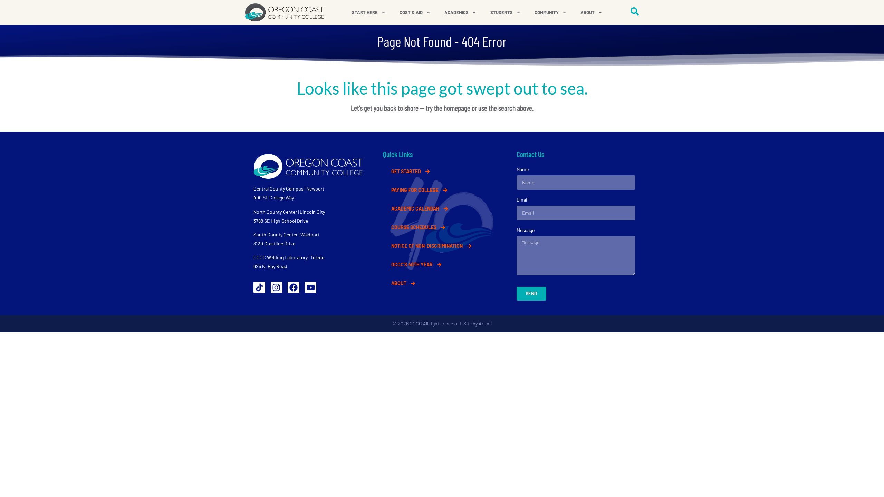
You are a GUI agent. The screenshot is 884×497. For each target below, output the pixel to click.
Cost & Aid (411, 12)
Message (526, 230)
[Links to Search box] (635, 11)
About (587, 12)
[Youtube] (311, 287)
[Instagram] (276, 287)
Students (501, 12)
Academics (456, 12)
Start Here (365, 12)
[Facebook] (293, 287)
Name (523, 169)
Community (547, 12)
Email (522, 200)
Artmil (485, 324)
